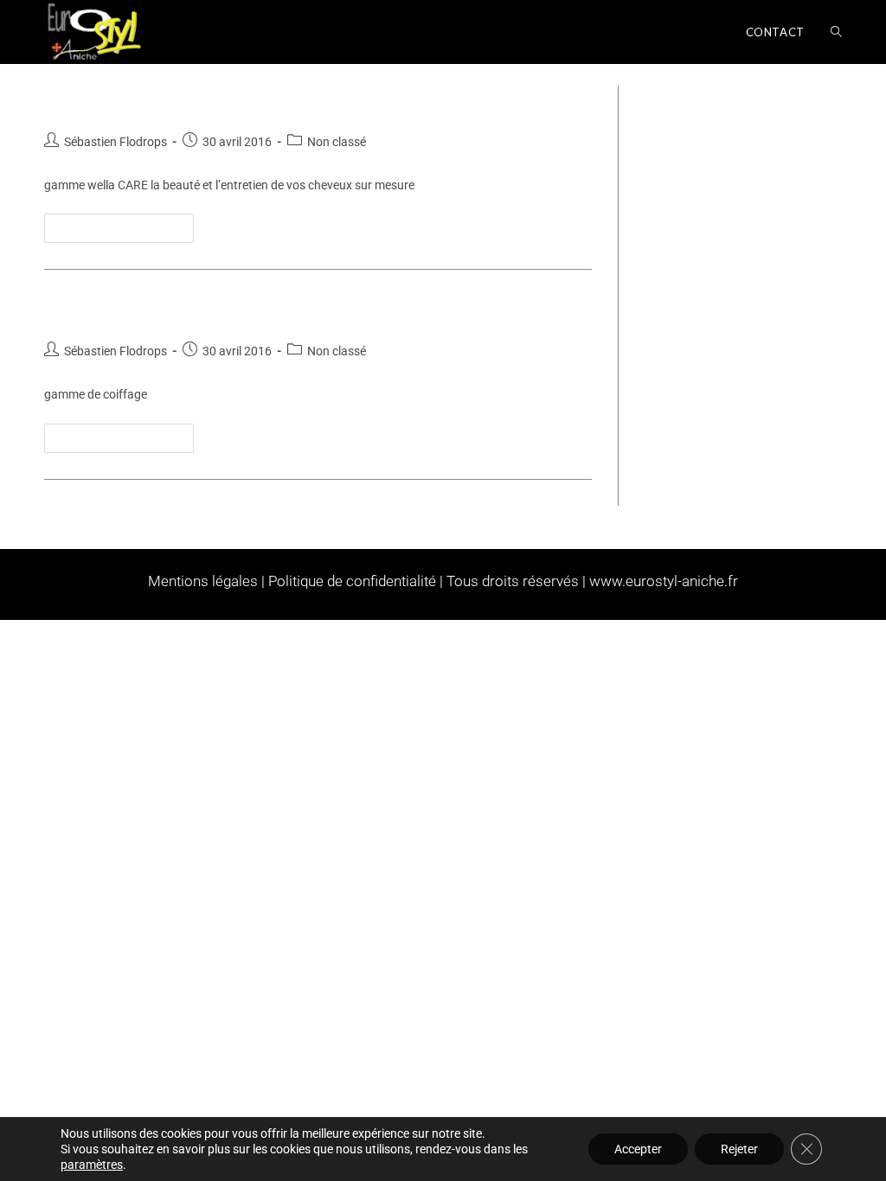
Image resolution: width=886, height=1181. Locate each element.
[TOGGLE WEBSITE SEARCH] (836, 32)
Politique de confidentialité (352, 581)
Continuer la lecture (126, 224)
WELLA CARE (109, 99)
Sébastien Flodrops (115, 142)
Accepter (638, 1149)
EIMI (66, 309)
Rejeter (739, 1149)
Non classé (336, 142)
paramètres (92, 1164)
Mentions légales (203, 581)
